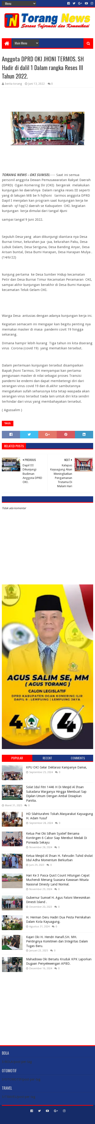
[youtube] (86, 3)
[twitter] (74, 3)
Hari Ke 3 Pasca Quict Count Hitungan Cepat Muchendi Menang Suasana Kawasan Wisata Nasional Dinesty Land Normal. (57, 880)
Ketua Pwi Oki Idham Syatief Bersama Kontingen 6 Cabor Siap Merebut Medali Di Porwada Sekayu (56, 838)
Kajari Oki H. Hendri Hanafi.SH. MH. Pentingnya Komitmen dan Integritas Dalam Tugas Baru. (57, 941)
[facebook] (68, 3)
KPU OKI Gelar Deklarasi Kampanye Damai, (56, 767)
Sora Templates (40, 1118)
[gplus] (80, 3)
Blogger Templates (67, 1118)
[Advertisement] (47, 1005)
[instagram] (91, 3)
